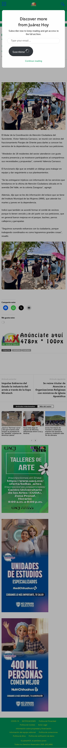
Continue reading (33, 61)
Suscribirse (19, 52)
